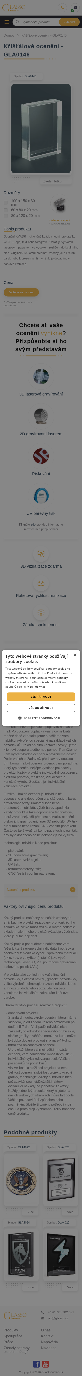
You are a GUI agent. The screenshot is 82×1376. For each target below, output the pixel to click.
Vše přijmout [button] (41, 697)
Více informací (36, 687)
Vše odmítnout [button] (41, 708)
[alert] (41, 688)
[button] (41, 718)
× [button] (75, 655)
